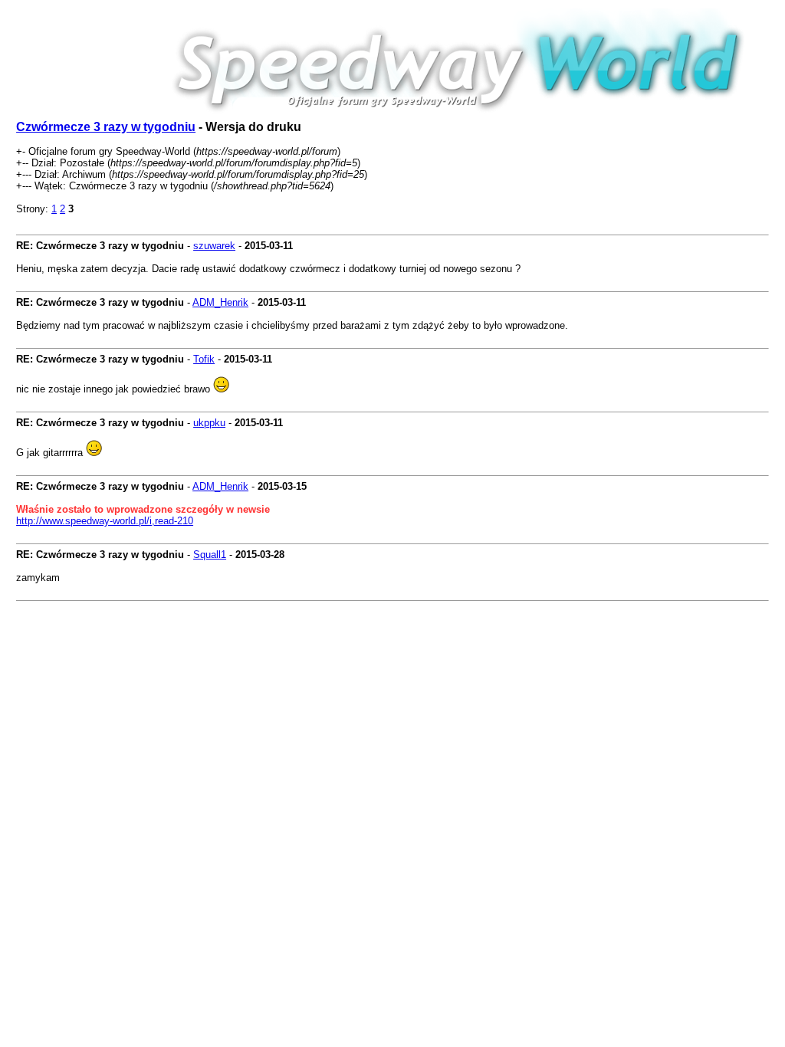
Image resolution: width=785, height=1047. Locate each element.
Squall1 (209, 554)
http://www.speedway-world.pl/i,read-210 (104, 521)
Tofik (204, 359)
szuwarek (214, 245)
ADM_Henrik (220, 302)
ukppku (209, 422)
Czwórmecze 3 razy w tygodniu (105, 126)
